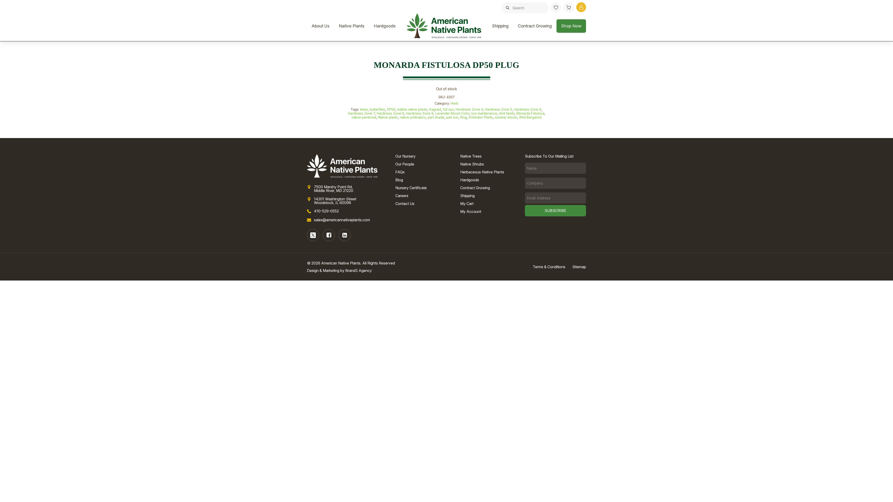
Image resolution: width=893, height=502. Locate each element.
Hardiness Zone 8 (390, 113)
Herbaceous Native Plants (482, 172)
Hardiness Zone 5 (498, 109)
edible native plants (412, 109)
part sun (452, 117)
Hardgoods (385, 25)
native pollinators (413, 117)
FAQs (400, 172)
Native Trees (471, 156)
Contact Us (404, 203)
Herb (454, 103)
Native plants (388, 117)
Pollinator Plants (481, 117)
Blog (399, 180)
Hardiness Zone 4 (469, 109)
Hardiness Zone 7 (361, 113)
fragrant (435, 109)
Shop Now (571, 25)
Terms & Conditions (549, 267)
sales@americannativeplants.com (342, 220)
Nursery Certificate (411, 187)
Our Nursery (405, 156)
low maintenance (484, 113)
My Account (470, 211)
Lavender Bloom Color (452, 113)
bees (364, 109)
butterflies (377, 109)
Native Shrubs (472, 164)
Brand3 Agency (358, 270)
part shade (436, 117)
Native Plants (351, 25)
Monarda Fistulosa (530, 113)
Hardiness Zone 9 (419, 113)
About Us (321, 25)
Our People (404, 164)
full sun (448, 109)
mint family (507, 113)
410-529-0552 (326, 211)
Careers (401, 195)
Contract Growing (535, 25)
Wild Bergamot (530, 117)
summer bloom (506, 117)
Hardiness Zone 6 (527, 109)
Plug (463, 117)
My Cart (466, 203)
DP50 (391, 109)
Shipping (500, 25)
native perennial (364, 117)
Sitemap (579, 267)
